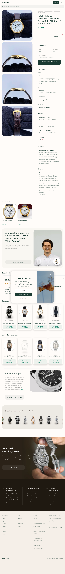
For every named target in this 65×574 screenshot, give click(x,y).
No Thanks (23, 299)
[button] (23, 278)
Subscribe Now (23, 294)
